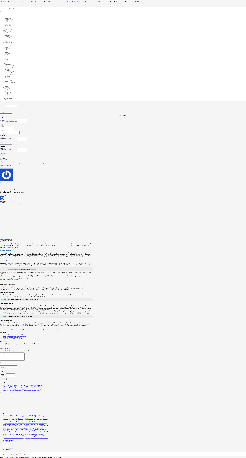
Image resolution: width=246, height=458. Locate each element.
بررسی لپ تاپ (52, 329)
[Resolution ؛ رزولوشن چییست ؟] (46, 220)
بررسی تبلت (58, 329)
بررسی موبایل (45, 329)
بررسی (62, 329)
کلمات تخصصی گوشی (26, 329)
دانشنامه (4, 186)
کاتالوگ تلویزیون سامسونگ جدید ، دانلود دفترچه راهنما (14, 338)
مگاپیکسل (12, 329)
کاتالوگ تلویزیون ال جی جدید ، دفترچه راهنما (12, 337)
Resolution (7, 329)
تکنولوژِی (33, 329)
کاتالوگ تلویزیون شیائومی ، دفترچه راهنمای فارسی (13, 334)
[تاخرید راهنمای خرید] (0, 12)
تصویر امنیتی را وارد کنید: (11, 121)
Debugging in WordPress (76, 1)
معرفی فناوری (17, 329)
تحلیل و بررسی (38, 329)
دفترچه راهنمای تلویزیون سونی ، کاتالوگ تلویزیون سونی (14, 336)
